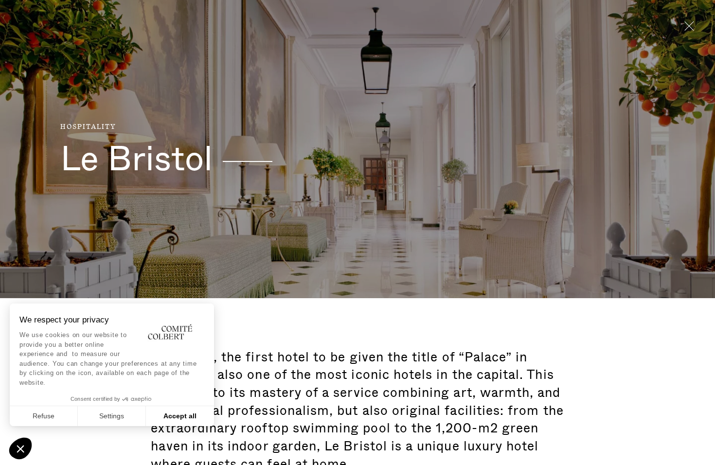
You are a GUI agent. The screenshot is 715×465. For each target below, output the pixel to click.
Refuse (43, 416)
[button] (20, 448)
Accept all (180, 416)
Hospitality (88, 127)
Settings (111, 416)
